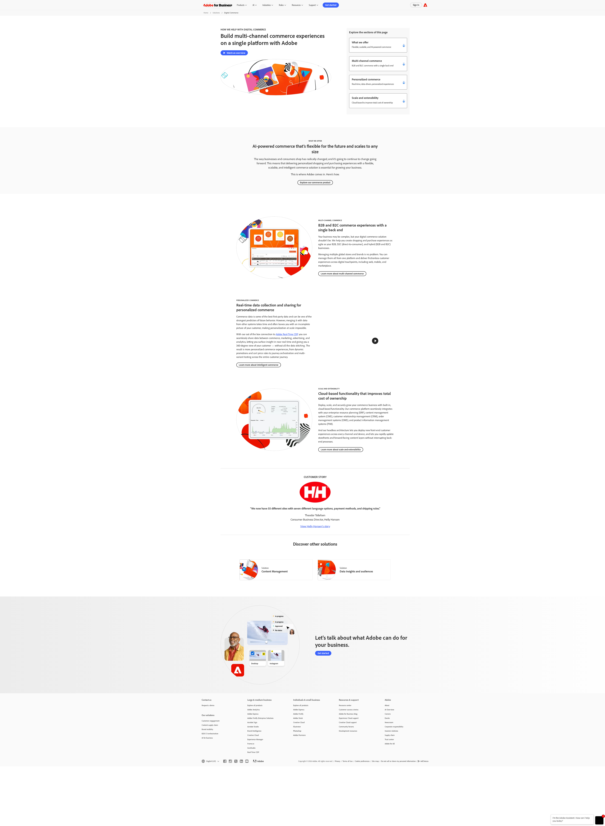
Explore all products (254, 705)
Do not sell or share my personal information (398, 761)
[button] (375, 340)
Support (312, 5)
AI (253, 5)
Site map (375, 761)
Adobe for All (390, 743)
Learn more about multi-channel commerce (342, 273)
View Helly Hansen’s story (315, 526)
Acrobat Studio (253, 726)
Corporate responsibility (394, 726)
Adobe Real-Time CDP (287, 334)
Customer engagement (210, 721)
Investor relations (391, 731)
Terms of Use (348, 761)
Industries (266, 5)
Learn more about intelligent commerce (258, 364)
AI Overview (389, 709)
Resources (296, 5)
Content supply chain (210, 725)
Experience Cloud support (349, 718)
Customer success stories (348, 709)
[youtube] (246, 761)
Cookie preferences (362, 761)
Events (387, 718)
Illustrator (297, 726)
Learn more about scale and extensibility (341, 449)
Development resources (348, 731)
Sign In (416, 4)
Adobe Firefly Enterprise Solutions (260, 718)
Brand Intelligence (254, 731)
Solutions (216, 13)
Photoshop (297, 731)
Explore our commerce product (315, 182)
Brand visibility (207, 729)
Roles (281, 5)
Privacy (337, 761)
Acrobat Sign (252, 722)
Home (206, 13)
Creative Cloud (253, 735)
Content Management (275, 571)
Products (240, 5)
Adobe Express (253, 714)
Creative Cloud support (348, 722)
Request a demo (208, 705)
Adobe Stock (298, 718)
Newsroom (389, 722)
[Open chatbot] (599, 820)
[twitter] (235, 761)
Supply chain (390, 735)
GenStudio (251, 748)
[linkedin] (241, 761)
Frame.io (250, 743)
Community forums (346, 726)
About (387, 705)
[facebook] (224, 761)
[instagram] (230, 761)
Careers (388, 714)
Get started (330, 4)
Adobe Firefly (298, 714)
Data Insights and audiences (356, 571)
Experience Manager (255, 739)
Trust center (389, 739)
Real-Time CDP (253, 752)
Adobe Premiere (299, 735)
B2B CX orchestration (210, 733)
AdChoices (425, 761)
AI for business (207, 738)
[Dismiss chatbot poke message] (548, 816)
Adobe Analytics (253, 709)
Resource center (345, 705)
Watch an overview (236, 52)
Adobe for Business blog (348, 714)
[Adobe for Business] (425, 5)
